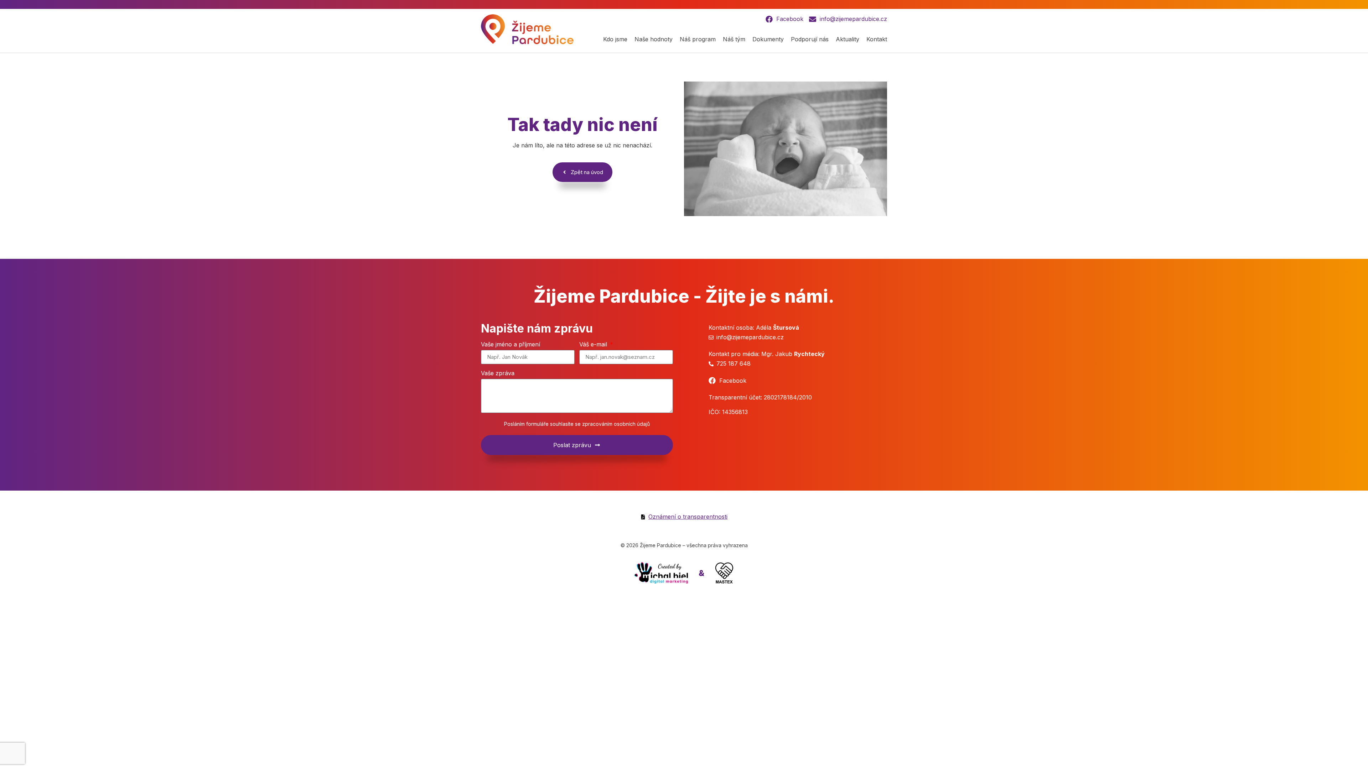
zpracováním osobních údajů (616, 424)
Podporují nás (810, 39)
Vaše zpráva (497, 373)
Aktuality (847, 39)
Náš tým (734, 39)
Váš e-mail (594, 344)
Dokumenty (768, 39)
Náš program (698, 39)
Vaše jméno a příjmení (510, 344)
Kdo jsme (615, 39)
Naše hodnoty (653, 39)
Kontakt (876, 39)
